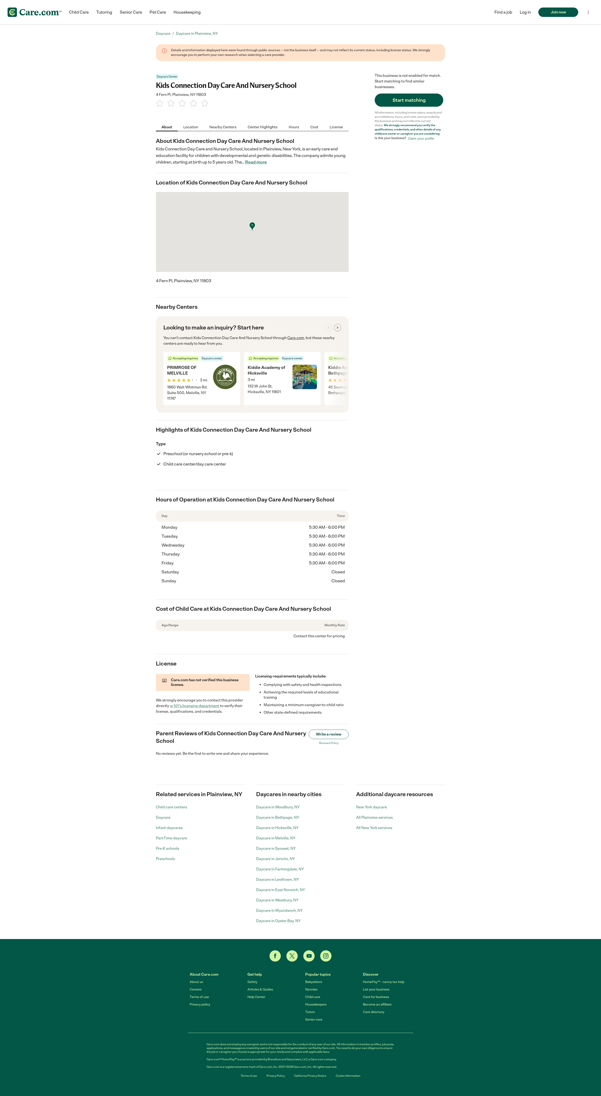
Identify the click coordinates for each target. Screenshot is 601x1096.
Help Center (256, 997)
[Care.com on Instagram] (325, 956)
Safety (252, 982)
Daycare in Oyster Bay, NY (278, 921)
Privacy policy (200, 1004)
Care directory (373, 1012)
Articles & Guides (260, 989)
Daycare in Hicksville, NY (277, 828)
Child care (312, 997)
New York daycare (371, 807)
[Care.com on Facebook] (275, 956)
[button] (525, 12)
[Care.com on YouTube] (309, 956)
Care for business (376, 997)
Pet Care (158, 12)
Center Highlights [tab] (262, 127)
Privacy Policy (275, 1075)
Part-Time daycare (171, 838)
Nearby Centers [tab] (222, 127)
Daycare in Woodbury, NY (278, 807)
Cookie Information (348, 1075)
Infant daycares (169, 828)
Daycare (163, 817)
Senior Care (131, 12)
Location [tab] (190, 127)
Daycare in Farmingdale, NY (280, 869)
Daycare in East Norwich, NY (280, 890)
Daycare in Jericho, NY (275, 859)
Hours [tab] (294, 127)
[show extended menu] (588, 12)
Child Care (79, 12)
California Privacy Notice (310, 1075)
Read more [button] (256, 162)
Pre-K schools (167, 848)
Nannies (311, 989)
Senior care (313, 1020)
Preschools (165, 859)
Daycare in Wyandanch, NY (279, 910)
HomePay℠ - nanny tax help (383, 982)
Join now (558, 12)
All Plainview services (374, 817)
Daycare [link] (163, 33)
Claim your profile (421, 138)
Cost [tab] (314, 127)
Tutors (310, 1012)
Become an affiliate (377, 1004)
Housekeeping (187, 12)
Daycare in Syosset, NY (276, 848)
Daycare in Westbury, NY (277, 900)
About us (196, 982)
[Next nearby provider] (337, 327)
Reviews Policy (329, 743)
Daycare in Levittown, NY (277, 879)
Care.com (295, 338)
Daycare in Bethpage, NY (277, 817)
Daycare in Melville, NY (275, 838)
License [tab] (336, 127)
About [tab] (167, 127)
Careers (196, 989)
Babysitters (313, 982)
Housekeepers (316, 1004)
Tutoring (104, 12)
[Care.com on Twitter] (292, 956)
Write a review (328, 734)
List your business (376, 989)
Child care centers (171, 807)
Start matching (409, 100)
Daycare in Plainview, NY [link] (197, 33)
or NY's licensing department (194, 706)
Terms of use (199, 997)
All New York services (374, 828)
